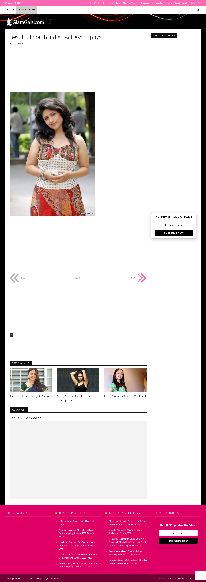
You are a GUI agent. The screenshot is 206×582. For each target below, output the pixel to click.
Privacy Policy (164, 578)
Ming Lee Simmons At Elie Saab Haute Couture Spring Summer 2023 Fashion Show (76, 533)
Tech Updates (144, 3)
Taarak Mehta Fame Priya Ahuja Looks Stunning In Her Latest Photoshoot (126, 553)
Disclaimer (179, 578)
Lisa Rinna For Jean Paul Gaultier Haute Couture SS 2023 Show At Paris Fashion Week (77, 545)
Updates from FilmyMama (124, 513)
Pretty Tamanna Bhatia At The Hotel (125, 396)
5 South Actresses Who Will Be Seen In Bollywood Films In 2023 (127, 532)
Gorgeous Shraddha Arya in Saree (29, 396)
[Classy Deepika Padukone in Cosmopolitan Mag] (78, 380)
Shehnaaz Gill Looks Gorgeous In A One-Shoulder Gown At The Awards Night (127, 523)
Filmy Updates (114, 3)
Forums (169, 3)
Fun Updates (157, 3)
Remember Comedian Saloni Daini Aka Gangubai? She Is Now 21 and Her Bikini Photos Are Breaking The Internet (127, 542)
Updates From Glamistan (74, 513)
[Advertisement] (78, 70)
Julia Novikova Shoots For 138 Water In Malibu (77, 523)
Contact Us (195, 3)
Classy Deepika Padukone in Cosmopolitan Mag (73, 398)
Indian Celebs (26, 10)
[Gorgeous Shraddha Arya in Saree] (31, 380)
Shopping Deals (181, 3)
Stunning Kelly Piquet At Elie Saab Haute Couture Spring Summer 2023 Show (78, 565)
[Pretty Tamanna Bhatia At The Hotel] (125, 380)
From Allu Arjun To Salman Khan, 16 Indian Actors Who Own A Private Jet (128, 562)
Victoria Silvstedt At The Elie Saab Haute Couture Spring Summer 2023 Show (78, 556)
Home (10, 10)
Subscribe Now (174, 232)
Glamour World (129, 3)
